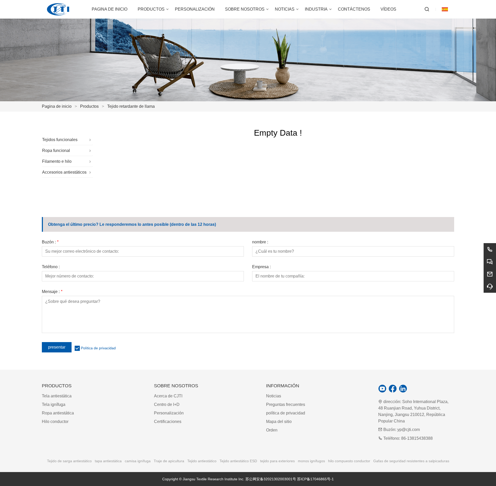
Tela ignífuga (53, 404)
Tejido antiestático (201, 461)
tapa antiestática (108, 461)
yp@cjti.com (408, 429)
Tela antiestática (57, 396)
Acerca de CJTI (168, 396)
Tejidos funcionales (60, 139)
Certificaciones (167, 421)
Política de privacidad (98, 348)
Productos (89, 106)
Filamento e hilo (57, 161)
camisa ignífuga (138, 461)
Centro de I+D (167, 404)
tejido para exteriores (277, 461)
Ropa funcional (56, 150)
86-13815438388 (417, 438)
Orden (271, 430)
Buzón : (50, 242)
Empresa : (261, 267)
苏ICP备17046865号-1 (315, 479)
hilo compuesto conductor (349, 461)
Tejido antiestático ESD (238, 461)
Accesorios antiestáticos (64, 172)
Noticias (273, 396)
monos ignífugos (311, 461)
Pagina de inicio (57, 106)
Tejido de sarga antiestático (69, 461)
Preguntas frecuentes (285, 404)
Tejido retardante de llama (131, 106)
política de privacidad (285, 413)
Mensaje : (52, 292)
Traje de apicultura (169, 461)
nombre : (260, 242)
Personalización (169, 413)
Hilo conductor (55, 421)
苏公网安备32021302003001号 (270, 479)
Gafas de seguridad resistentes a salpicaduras (411, 461)
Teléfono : (51, 267)
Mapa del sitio (279, 421)
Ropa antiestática (58, 413)
